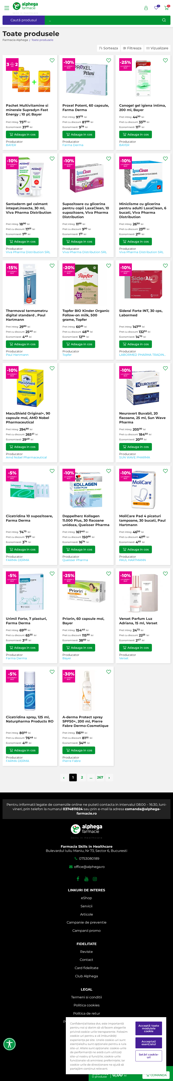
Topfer (67, 354)
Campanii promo (86, 931)
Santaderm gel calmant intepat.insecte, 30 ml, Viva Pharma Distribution (28, 208)
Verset (123, 658)
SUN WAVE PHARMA (134, 457)
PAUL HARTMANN (132, 560)
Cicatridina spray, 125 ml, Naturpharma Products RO (30, 719)
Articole (86, 914)
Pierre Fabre (71, 761)
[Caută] (164, 20)
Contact (86, 960)
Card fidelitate (87, 968)
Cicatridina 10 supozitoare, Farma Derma (29, 518)
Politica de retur (86, 1013)
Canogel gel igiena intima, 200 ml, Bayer (142, 107)
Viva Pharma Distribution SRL (28, 252)
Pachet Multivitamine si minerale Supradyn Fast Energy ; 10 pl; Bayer (27, 109)
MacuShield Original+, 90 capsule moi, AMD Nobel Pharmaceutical (28, 417)
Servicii (86, 906)
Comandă (158, 1075)
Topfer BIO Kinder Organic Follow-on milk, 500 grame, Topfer (85, 315)
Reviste (86, 952)
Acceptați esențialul (149, 1043)
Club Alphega (86, 976)
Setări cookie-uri (149, 1056)
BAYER (11, 145)
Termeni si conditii (86, 997)
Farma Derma (72, 145)
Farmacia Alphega (15, 40)
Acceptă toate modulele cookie (148, 1028)
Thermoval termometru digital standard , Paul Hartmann (27, 315)
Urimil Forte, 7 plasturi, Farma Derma (26, 621)
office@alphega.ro (88, 867)
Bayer (66, 658)
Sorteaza (110, 48)
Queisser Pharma (75, 560)
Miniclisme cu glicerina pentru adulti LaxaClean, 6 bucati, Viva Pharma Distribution (142, 210)
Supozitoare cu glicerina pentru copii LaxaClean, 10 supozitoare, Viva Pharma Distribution (85, 210)
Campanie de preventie (87, 922)
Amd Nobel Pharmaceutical (26, 457)
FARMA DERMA (17, 560)
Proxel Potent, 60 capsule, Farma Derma (85, 107)
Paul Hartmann (17, 354)
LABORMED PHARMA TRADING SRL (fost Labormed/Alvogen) (142, 354)
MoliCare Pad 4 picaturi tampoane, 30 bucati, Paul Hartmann (142, 520)
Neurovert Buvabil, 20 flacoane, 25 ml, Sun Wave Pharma (142, 417)
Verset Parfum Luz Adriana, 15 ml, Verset (138, 621)
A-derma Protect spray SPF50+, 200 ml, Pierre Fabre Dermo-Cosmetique (85, 721)
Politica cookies (87, 1005)
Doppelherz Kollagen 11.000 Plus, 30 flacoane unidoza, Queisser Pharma (85, 520)
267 (100, 777)
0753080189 (88, 859)
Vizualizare (159, 48)
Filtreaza (134, 48)
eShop (86, 898)
